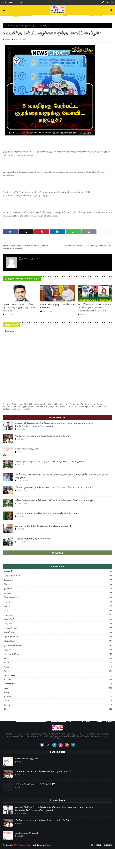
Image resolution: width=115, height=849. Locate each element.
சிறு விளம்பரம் (58, 619)
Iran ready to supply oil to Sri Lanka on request (57, 306)
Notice (58, 692)
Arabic (58, 663)
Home (3, 2)
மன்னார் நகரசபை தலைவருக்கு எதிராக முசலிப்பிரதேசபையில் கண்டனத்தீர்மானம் (50, 461)
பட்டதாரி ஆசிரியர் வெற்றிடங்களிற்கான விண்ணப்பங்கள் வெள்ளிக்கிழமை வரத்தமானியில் (54, 487)
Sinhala (58, 705)
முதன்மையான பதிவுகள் (58, 645)
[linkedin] (73, 745)
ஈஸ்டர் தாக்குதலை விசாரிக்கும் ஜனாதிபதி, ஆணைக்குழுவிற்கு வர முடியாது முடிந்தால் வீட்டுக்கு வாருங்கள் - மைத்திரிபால (62, 476)
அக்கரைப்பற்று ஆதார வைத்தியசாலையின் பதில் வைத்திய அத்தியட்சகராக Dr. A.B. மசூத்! (54, 500)
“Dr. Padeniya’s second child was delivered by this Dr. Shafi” (43, 436)
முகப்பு (7, 26)
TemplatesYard (25, 845)
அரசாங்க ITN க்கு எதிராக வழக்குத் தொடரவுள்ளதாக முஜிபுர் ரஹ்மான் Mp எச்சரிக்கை (19, 307)
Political (58, 696)
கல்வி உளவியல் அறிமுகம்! (26, 449)
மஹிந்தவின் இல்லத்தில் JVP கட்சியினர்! (32, 538)
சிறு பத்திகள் (58, 615)
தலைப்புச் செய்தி (58, 628)
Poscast (58, 701)
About (11, 2)
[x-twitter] (107, 2)
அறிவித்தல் (58, 571)
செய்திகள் (58, 624)
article (58, 667)
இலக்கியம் (58, 589)
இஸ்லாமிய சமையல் (58, 597)
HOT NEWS (58, 679)
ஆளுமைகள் (58, 580)
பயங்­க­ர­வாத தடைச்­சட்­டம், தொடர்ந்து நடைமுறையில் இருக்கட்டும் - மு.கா (47, 513)
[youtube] (67, 745)
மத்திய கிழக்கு (58, 641)
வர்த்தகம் (58, 650)
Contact (19, 2)
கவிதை (58, 606)
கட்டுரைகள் (58, 602)
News (58, 688)
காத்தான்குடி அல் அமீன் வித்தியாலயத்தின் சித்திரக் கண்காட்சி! (43, 526)
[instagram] (112, 2)
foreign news (58, 675)
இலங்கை (58, 593)
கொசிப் (58, 610)
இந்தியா (58, 584)
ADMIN (8, 39)
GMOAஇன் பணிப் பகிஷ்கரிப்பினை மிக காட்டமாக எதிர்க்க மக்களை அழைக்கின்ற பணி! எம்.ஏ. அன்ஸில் (94, 307)
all (58, 658)
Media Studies (58, 684)
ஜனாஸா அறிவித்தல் (58, 654)
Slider (58, 709)
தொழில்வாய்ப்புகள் (58, 637)
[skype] (54, 745)
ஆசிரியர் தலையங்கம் (58, 576)
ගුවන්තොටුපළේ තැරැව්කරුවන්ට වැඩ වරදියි (35, 784)
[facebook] (103, 2)
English (58, 671)
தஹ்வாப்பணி (58, 632)
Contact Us (108, 845)
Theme (48, 845)
